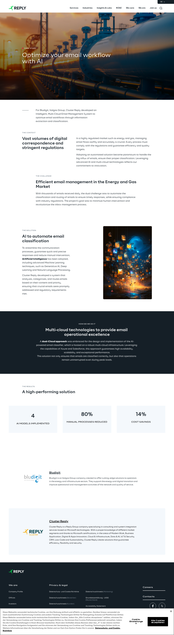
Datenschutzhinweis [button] (62, 598)
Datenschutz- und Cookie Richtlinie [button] (64, 592)
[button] (154, 587)
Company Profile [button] (16, 592)
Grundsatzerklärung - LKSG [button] (97, 599)
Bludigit (54, 472)
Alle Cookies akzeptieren (158, 621)
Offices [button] (12, 598)
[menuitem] (74, 8)
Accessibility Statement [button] (96, 606)
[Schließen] (171, 611)
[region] (87, 621)
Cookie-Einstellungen (136, 621)
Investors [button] (12, 604)
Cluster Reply (58, 521)
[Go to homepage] (17, 8)
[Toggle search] (161, 8)
